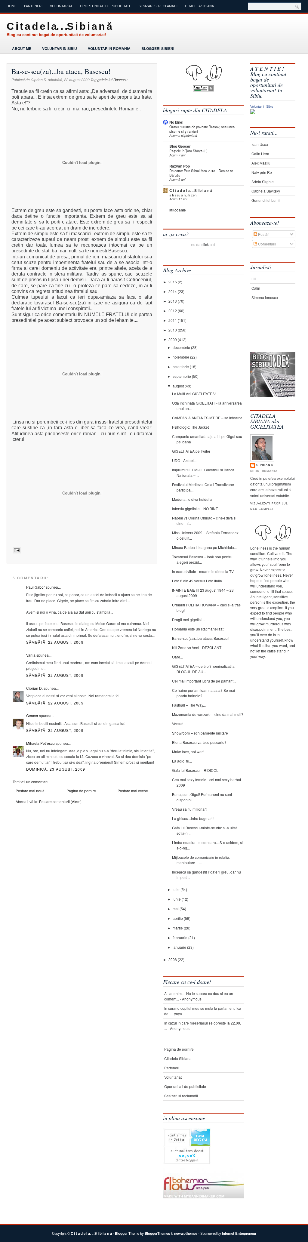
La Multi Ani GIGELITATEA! (194, 393)
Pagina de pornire (81, 790)
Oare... (177, 656)
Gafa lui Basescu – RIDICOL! (195, 770)
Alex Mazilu (260, 162)
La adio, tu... (182, 760)
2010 (173, 329)
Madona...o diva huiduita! (192, 499)
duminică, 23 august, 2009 (55, 769)
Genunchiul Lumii (265, 200)
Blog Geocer (180, 146)
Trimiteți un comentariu (31, 781)
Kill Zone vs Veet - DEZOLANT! (197, 647)
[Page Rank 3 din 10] (203, 89)
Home (12, 6)
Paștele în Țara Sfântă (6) (188, 150)
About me (21, 48)
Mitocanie (177, 210)
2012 (173, 310)
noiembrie (181, 356)
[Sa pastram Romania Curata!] (269, 333)
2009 (173, 339)
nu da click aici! (203, 244)
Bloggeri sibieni (157, 48)
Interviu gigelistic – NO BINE (195, 508)
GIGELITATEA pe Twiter (191, 451)
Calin (255, 288)
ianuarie (180, 947)
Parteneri (33, 6)
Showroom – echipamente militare (200, 732)
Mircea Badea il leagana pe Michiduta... (204, 547)
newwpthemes (185, 1233)
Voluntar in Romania (109, 48)
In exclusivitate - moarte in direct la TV (203, 571)
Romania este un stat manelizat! (198, 628)
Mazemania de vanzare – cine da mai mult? (207, 714)
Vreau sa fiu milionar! (189, 809)
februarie (180, 937)
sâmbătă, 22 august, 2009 (55, 642)
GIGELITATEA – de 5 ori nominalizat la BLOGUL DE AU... (203, 669)
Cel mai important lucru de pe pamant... (204, 680)
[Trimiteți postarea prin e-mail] (16, 550)
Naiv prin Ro (261, 172)
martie (178, 927)
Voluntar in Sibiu (59, 48)
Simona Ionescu (264, 297)
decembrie (182, 347)
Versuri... (179, 723)
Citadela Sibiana (199, 6)
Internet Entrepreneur (239, 1233)
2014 (173, 291)
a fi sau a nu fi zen (182, 195)
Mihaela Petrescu (40, 743)
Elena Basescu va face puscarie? (199, 742)
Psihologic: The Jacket (190, 427)
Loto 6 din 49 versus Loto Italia (197, 580)
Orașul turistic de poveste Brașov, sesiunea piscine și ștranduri (202, 129)
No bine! (176, 122)
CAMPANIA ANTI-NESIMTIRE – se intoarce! (207, 417)
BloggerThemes (157, 1233)
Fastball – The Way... (189, 704)
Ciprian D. (34, 688)
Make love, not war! (188, 751)
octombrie (181, 366)
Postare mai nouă (30, 790)
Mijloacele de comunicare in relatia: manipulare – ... (201, 860)
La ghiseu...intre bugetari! (193, 818)
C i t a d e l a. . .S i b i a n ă (59, 26)
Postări (263, 234)
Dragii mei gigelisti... (188, 619)
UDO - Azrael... (184, 460)
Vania (30, 655)
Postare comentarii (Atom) (60, 801)
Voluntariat (61, 6)
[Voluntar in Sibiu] (252, 112)
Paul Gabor (35, 587)
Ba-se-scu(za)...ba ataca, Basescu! (61, 71)
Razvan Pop (179, 166)
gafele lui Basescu (112, 79)
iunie (177, 898)
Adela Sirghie (262, 181)
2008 (173, 959)
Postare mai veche (133, 790)
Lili (253, 278)
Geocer (32, 715)
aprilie (178, 918)
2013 (173, 301)
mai (176, 908)
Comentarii (266, 243)
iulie (176, 889)
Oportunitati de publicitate (105, 6)
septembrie (182, 376)
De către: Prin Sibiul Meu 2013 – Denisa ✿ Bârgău (201, 172)
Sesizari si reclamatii (158, 6)
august (179, 385)
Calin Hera (260, 153)
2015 (173, 281)
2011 (173, 320)
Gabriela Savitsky (265, 190)
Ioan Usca (259, 144)
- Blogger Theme (125, 1233)
